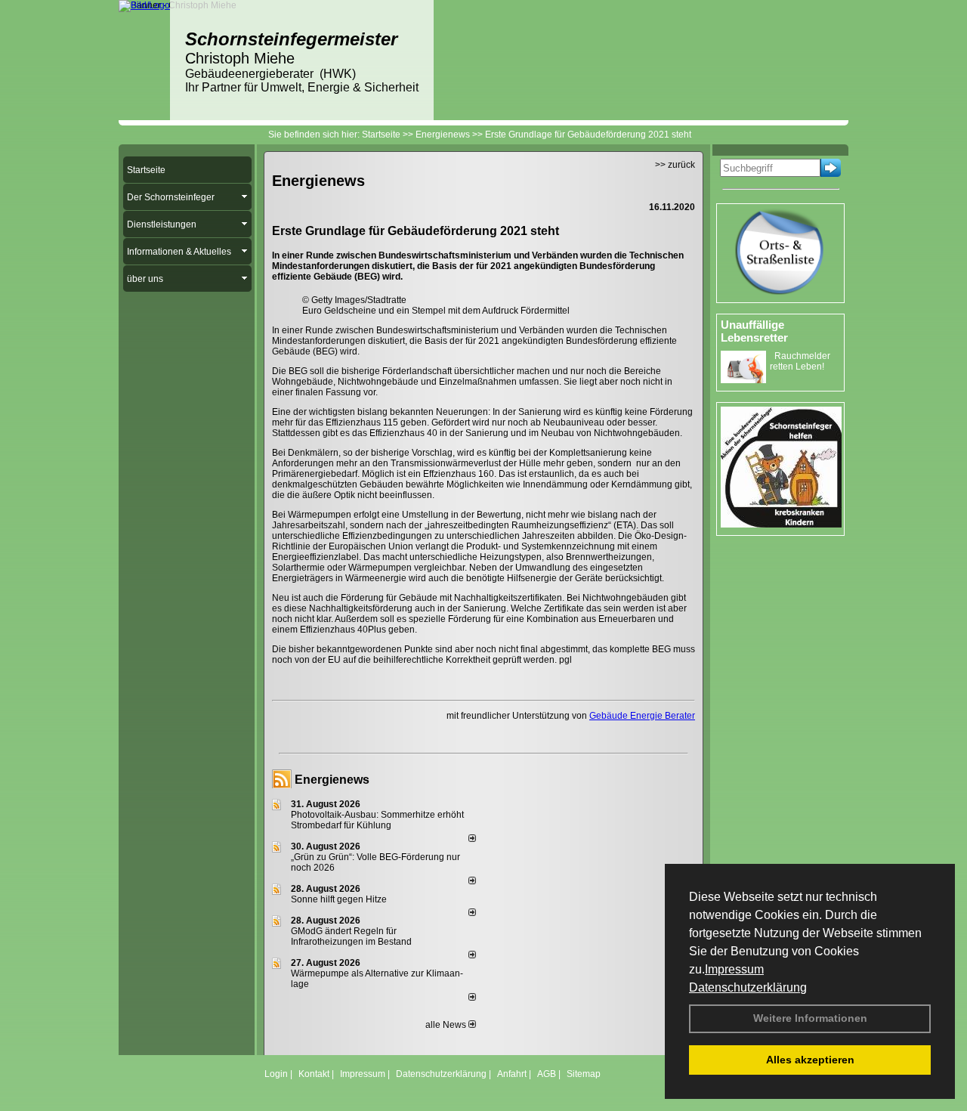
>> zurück (675, 164)
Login (276, 1074)
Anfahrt (512, 1074)
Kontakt (313, 1074)
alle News (446, 1025)
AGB (546, 1074)
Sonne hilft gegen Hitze (339, 899)
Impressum (734, 969)
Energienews (332, 779)
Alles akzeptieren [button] (810, 1060)
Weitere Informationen (810, 1018)
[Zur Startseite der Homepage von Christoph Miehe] (144, 5)
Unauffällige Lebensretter (754, 331)
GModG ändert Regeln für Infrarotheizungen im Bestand (351, 936)
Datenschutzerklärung (748, 987)
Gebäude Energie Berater (642, 715)
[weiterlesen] (472, 839)
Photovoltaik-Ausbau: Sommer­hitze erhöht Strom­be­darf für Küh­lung (377, 820)
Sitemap (584, 1074)
